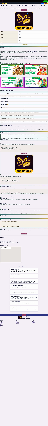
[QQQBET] (4, 3)
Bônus (1, 326)
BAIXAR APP (24, 314)
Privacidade (33, 322)
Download (1, 325)
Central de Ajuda (17, 213)
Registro (46, 3)
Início (1, 321)
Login (42, 3)
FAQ (16, 321)
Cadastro (20, 176)
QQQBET (20, 31)
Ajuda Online (17, 322)
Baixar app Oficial (24, 153)
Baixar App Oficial (24, 233)
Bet (0, 324)
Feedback (45, 231)
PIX (0, 327)
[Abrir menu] (1, 3)
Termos (33, 321)
